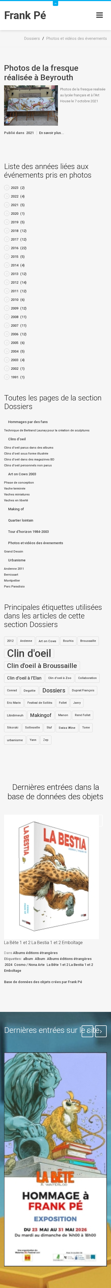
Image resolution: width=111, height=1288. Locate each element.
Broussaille (88, 641)
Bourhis (68, 641)
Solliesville (32, 727)
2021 (30, 133)
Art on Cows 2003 (22, 474)
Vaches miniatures (17, 494)
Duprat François (83, 690)
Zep (45, 740)
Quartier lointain (20, 520)
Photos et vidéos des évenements (35, 543)
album (28, 959)
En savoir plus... (51, 133)
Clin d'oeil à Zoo (59, 678)
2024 (8, 965)
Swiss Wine (67, 728)
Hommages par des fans (28, 422)
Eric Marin (14, 703)
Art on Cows (47, 641)
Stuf (49, 727)
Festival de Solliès (39, 703)
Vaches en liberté (16, 500)
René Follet (82, 715)
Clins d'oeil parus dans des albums (28, 447)
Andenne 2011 (14, 569)
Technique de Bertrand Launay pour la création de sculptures (46, 430)
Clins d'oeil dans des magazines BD (29, 459)
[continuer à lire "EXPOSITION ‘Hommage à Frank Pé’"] (55, 1159)
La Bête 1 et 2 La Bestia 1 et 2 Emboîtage (43, 942)
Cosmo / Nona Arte (29, 965)
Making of (16, 509)
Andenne (26, 641)
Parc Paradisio (14, 586)
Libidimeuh (15, 715)
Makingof (40, 715)
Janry (77, 703)
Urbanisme (17, 560)
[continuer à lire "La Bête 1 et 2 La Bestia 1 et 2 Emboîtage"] (51, 877)
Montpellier (12, 580)
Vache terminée (14, 488)
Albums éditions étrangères (35, 953)
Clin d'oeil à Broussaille (42, 666)
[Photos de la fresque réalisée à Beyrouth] (31, 105)
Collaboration (87, 678)
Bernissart (11, 574)
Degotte (30, 690)
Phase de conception (19, 482)
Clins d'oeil (17, 439)
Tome (86, 727)
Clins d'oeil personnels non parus (28, 465)
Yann (33, 740)
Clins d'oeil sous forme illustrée (26, 453)
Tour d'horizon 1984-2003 (28, 532)
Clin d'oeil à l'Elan (24, 678)
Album (40, 959)
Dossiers (53, 690)
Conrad (12, 690)
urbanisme (15, 740)
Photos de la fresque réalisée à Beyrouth (41, 72)
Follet (63, 703)
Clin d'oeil (29, 653)
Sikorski (12, 727)
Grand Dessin (13, 551)
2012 (10, 641)
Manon (63, 715)
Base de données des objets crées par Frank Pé (43, 982)
